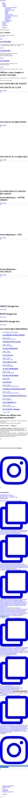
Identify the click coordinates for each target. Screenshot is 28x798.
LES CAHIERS (6, 21)
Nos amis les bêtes (9, 14)
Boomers (7, 11)
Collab (4, 24)
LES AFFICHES (5, 41)
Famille (6, 12)
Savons (4, 5)
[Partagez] (3, 796)
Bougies (4, 4)
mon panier (5, 27)
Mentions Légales (6, 787)
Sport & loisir (8, 18)
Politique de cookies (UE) (8, 791)
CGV (4, 788)
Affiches (4, 6)
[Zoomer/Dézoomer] (0, 796)
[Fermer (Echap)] (4, 796)
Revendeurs (5, 25)
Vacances (7, 19)
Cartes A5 (5, 22)
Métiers (6, 13)
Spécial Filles (8, 17)
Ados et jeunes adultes (9, 9)
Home (4, 2)
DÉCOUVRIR (3, 90)
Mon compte (5, 790)
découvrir (2, 47)
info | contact (5, 789)
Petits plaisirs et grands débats (11, 15)
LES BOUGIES (5, 50)
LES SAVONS (4, 61)
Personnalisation (8, 20)
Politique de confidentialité (8, 785)
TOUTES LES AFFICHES (11, 7)
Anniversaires (8, 8)
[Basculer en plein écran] (1, 796)
